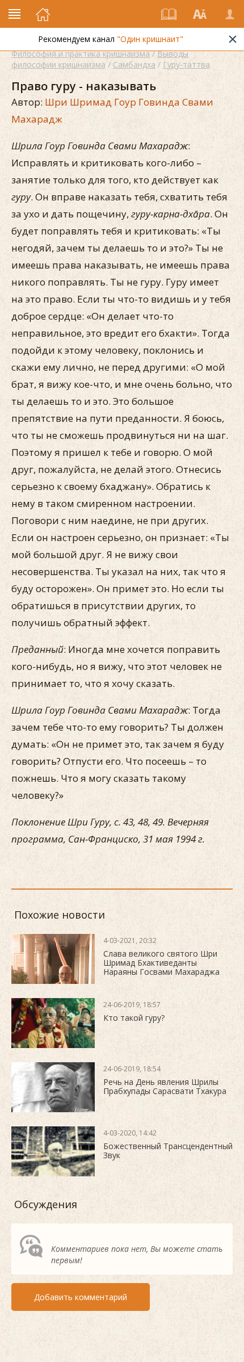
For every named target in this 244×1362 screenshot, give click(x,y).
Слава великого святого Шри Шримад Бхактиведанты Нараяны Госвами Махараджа (161, 962)
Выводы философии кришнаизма (99, 59)
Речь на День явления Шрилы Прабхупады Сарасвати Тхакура (164, 1086)
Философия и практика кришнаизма (80, 53)
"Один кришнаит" (150, 38)
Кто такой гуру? (134, 1017)
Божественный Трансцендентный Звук (168, 1150)
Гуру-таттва (186, 64)
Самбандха (134, 64)
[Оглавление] (169, 14)
